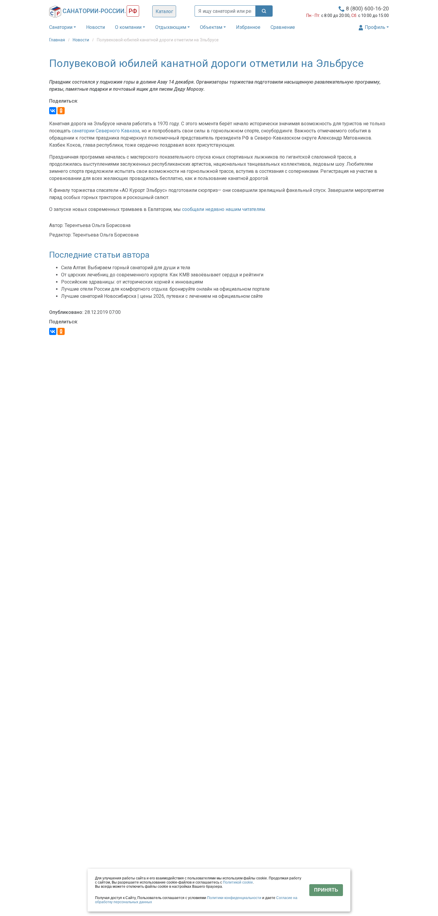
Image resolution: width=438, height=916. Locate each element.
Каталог (164, 11)
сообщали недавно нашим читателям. (224, 209)
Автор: (56, 225)
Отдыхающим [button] (170, 27)
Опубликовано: (66, 312)
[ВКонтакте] (52, 110)
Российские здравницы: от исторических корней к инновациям (132, 282)
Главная (57, 39)
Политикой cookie (238, 882)
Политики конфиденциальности (234, 898)
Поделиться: (63, 101)
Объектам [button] (211, 27)
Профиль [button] (374, 27)
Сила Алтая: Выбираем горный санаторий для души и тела (125, 267)
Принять (326, 889)
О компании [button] (128, 27)
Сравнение (283, 27)
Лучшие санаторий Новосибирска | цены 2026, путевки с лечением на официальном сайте (162, 296)
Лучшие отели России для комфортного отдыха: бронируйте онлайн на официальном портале (165, 289)
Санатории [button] (60, 27)
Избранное (248, 27)
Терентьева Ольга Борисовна (98, 225)
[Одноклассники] (61, 110)
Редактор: (60, 235)
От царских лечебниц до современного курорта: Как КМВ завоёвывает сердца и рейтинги (162, 275)
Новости (95, 27)
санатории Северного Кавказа (105, 131)
